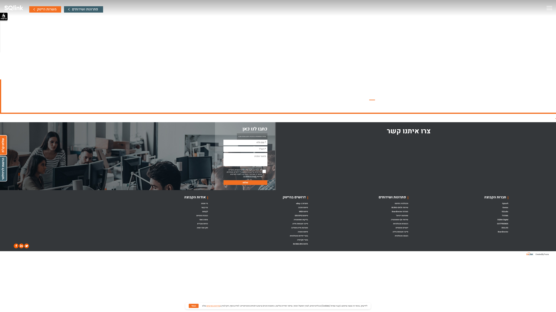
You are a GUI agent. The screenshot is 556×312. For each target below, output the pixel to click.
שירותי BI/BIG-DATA (400, 207)
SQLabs (505, 211)
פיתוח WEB (303, 211)
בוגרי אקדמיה (302, 239)
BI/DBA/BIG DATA (300, 244)
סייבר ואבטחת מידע (400, 231)
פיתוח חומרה (303, 231)
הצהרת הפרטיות (249, 176)
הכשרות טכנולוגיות (400, 223)
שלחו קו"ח (3, 145)
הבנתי (193, 305)
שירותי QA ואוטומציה (399, 219)
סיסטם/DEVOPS (301, 215)
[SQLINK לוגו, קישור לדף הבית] (14, 8)
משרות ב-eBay (302, 203)
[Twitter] (26, 245)
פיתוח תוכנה (303, 207)
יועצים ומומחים (402, 227)
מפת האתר (203, 219)
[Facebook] (16, 245)
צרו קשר (204, 207)
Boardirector (503, 231)
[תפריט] (549, 8)
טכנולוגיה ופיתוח (401, 203)
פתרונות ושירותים (85, 9)
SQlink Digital (502, 219)
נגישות (4, 18)
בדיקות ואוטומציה (301, 219)
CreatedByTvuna (542, 254)
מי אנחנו (204, 203)
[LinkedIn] (21, 245)
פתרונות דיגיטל (402, 215)
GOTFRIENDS (502, 223)
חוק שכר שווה (202, 227)
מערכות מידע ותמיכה (299, 227)
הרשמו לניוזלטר (3, 169)
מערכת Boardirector (400, 211)
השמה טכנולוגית (401, 235)
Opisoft (505, 203)
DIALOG (505, 227)
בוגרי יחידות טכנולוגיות (299, 235)
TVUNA (505, 215)
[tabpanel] (278, 56)
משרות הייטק (46, 9)
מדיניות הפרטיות (213, 305)
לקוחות (205, 211)
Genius (505, 207)
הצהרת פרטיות (202, 215)
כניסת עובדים (202, 223)
